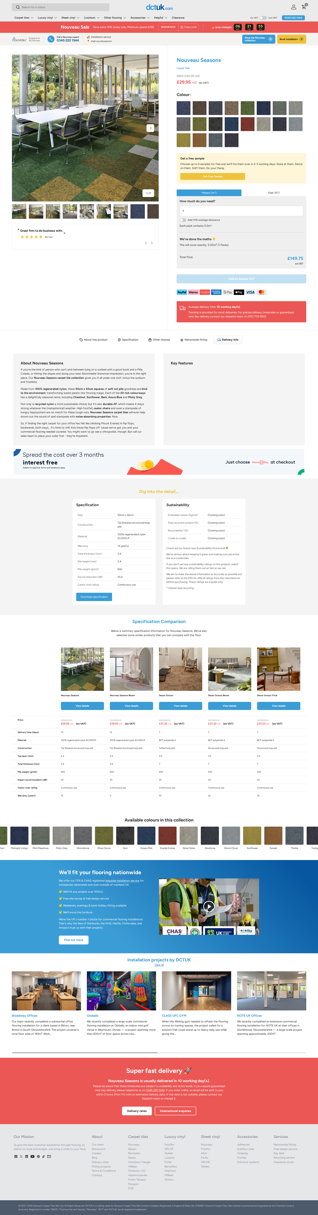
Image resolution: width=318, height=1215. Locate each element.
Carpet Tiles (183, 68)
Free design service (285, 1149)
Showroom (98, 1149)
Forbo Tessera (137, 1179)
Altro (204, 1153)
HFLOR (169, 1149)
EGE (131, 1188)
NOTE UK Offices (249, 1015)
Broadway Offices (24, 1015)
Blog (94, 1157)
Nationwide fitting (285, 1144)
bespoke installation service (122, 880)
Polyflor (169, 1144)
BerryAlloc (171, 1166)
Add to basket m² (241, 279)
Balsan (132, 1149)
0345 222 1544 (293, 17)
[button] (304, 7)
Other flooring (113, 17)
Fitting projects (101, 1166)
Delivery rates (137, 1111)
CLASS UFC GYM (174, 1015)
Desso (132, 1157)
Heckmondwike (137, 1175)
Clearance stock (284, 1162)
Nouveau (133, 1144)
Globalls (92, 1015)
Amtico (169, 1179)
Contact (97, 1175)
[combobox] (60, 7)
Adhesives (243, 1144)
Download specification (94, 596)
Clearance (178, 17)
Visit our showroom (99, 41)
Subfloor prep (245, 1149)
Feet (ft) (274, 192)
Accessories (137, 17)
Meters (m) (209, 192)
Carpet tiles (22, 17)
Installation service (99, 37)
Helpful (158, 17)
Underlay (242, 1153)
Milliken (132, 1166)
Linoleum (89, 17)
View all (159, 965)
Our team (98, 1144)
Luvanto (170, 1157)
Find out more (73, 940)
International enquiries (175, 1111)
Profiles (241, 1157)
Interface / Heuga (139, 1162)
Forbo (168, 1162)
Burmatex (134, 1153)
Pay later (279, 1153)
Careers (96, 1153)
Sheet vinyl (68, 17)
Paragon (133, 1184)
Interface (170, 1170)
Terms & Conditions (104, 1170)
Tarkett (169, 1153)
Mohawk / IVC (137, 1170)
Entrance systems (248, 1162)
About (97, 1136)
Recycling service (284, 1157)
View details (82, 705)
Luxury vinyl (45, 17)
